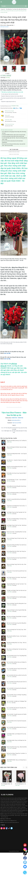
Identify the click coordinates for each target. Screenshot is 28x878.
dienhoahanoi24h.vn (16, 420)
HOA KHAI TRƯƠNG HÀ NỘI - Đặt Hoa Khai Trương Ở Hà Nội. (13, 134)
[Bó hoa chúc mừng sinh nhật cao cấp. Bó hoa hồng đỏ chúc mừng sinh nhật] (14, 47)
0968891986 (15, 106)
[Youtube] (4, 828)
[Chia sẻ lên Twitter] (7, 73)
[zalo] (11, 828)
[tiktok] (9, 828)
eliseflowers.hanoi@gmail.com (10, 820)
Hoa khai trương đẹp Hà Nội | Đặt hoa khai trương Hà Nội (13, 136)
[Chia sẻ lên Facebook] (1, 824)
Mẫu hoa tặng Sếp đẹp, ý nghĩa (8, 438)
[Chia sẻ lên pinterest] (8, 73)
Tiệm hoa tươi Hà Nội (16, 422)
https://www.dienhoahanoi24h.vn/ (11, 822)
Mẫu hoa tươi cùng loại (8, 767)
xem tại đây (7, 353)
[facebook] (6, 828)
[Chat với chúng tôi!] (25, 866)
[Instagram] (1, 828)
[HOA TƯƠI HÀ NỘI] (14, 2)
